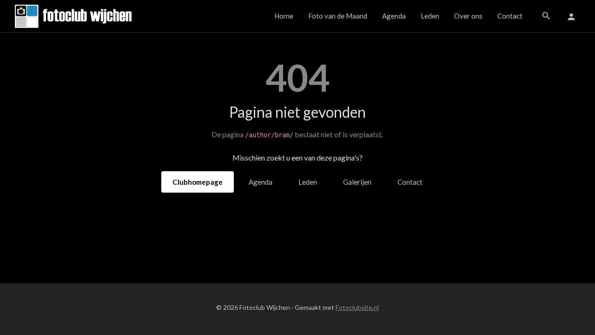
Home (283, 16)
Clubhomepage (197, 182)
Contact (509, 16)
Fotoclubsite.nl (357, 307)
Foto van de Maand (337, 16)
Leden (430, 16)
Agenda (394, 16)
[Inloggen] (571, 16)
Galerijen (357, 182)
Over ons (468, 16)
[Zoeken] (546, 16)
